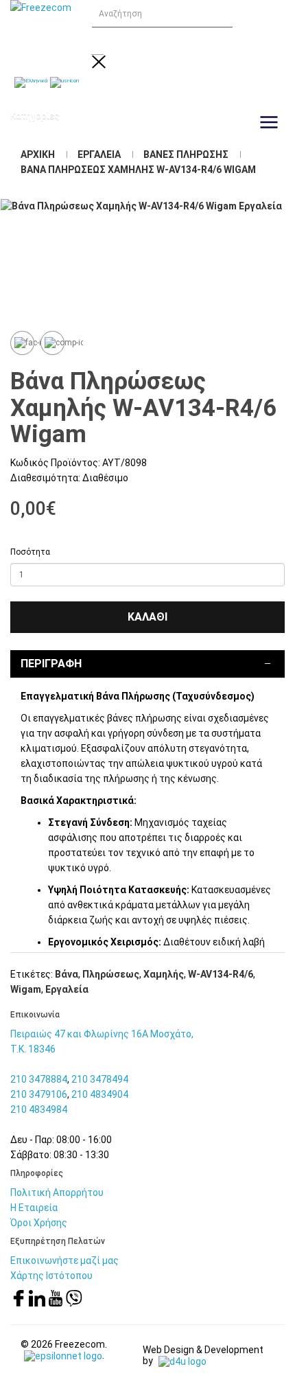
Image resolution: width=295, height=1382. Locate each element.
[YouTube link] (56, 1303)
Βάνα (66, 974)
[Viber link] (74, 1303)
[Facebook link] (19, 1303)
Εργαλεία (99, 154)
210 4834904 (99, 1094)
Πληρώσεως (110, 974)
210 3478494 (99, 1079)
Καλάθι (147, 616)
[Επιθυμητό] (22, 343)
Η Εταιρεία (34, 1207)
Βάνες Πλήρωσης (185, 154)
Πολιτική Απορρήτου (57, 1192)
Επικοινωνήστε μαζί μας (64, 1260)
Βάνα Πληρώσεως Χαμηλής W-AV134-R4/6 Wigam (138, 169)
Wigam (25, 989)
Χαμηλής (163, 974)
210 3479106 (38, 1094)
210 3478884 (38, 1079)
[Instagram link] (38, 1303)
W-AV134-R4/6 (220, 974)
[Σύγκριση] (52, 343)
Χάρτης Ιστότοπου (51, 1275)
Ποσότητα (30, 552)
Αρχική (38, 154)
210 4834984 (38, 1109)
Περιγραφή (51, 663)
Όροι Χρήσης (38, 1222)
